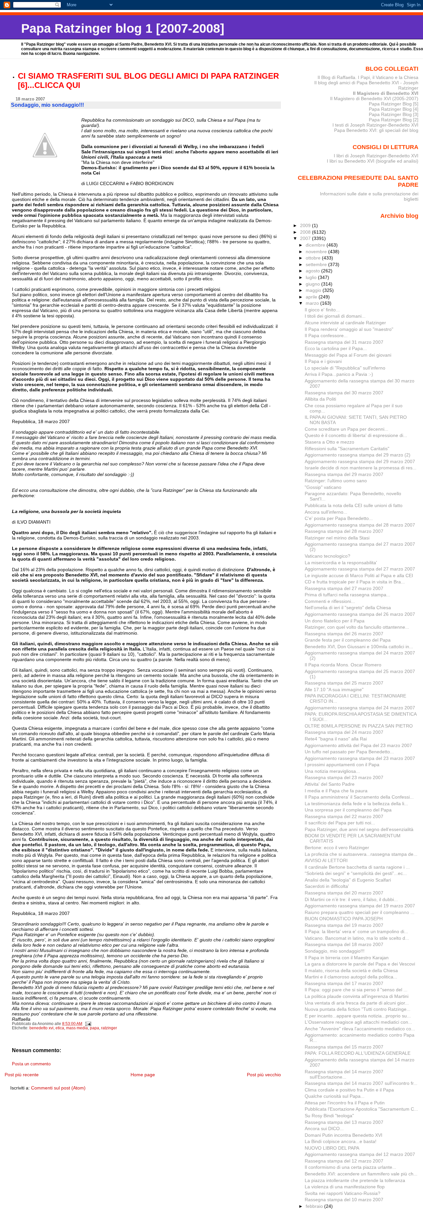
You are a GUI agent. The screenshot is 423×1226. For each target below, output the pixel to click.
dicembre (316, 245)
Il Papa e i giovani (323, 361)
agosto (313, 270)
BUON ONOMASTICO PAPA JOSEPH (344, 918)
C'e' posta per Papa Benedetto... (339, 518)
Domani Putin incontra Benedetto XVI (343, 1135)
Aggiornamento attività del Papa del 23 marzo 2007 (358, 745)
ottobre (314, 257)
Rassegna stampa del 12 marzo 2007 (344, 1161)
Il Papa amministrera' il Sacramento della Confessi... (359, 797)
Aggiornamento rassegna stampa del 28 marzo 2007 (360, 525)
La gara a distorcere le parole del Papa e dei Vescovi (360, 964)
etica (60, 1028)
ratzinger (109, 1028)
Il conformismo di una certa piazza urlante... (350, 1167)
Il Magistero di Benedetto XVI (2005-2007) (374, 98)
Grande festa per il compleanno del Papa (348, 640)
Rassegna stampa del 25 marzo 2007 (344, 683)
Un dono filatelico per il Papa (335, 620)
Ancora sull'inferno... (326, 512)
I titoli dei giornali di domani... (335, 316)
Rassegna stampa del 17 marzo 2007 (344, 983)
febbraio (315, 1206)
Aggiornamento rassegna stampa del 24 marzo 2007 (360, 707)
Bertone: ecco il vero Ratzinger (337, 847)
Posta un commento (31, 1064)
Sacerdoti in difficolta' (327, 886)
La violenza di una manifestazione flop (345, 1186)
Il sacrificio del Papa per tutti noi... (340, 822)
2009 (306, 225)
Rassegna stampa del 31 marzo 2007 (344, 342)
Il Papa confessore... (326, 335)
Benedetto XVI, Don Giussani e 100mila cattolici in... (359, 646)
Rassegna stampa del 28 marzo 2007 (344, 531)
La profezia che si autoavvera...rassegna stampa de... (361, 854)
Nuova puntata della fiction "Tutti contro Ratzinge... (357, 1009)
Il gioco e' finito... (322, 309)
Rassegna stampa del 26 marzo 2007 (344, 633)
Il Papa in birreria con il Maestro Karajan (347, 957)
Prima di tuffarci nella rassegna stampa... (347, 594)
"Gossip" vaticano (323, 487)
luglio (312, 277)
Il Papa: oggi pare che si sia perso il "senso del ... (356, 989)
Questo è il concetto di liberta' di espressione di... (356, 435)
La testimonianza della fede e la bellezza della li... (356, 803)
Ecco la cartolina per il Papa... (336, 348)
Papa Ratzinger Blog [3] (393, 114)
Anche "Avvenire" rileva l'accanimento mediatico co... (360, 1028)
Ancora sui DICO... (324, 1128)
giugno (313, 284)
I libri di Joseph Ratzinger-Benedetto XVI (376, 155)
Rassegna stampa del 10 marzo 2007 (344, 1199)
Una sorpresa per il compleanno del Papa (348, 809)
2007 (306, 238)
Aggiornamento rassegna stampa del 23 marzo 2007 (360, 758)
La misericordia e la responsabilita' (341, 562)
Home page (143, 1074)
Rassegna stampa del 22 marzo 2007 (344, 816)
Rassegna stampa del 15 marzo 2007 (344, 1046)
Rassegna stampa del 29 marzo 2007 (344, 474)
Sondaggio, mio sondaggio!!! (335, 951)
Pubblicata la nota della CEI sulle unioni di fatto (354, 505)
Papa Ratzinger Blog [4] (393, 109)
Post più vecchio (264, 1074)
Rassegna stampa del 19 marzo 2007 (344, 925)
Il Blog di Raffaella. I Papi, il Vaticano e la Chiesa (368, 77)
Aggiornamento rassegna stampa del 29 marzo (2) (357, 454)
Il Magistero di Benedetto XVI (385, 93)
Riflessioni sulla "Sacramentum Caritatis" (347, 448)
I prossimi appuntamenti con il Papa (342, 764)
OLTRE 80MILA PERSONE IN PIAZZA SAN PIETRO (359, 726)
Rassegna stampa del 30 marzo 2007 (344, 392)
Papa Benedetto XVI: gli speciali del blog (376, 130)
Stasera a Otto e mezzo (329, 442)
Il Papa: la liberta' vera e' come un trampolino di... (356, 931)
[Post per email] (87, 1024)
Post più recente (22, 1074)
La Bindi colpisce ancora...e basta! (340, 1141)
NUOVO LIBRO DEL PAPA (332, 1148)
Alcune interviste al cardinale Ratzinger (345, 322)
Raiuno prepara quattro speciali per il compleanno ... (359, 912)
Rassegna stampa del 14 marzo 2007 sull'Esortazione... (344, 1074)
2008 (306, 232)
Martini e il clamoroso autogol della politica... (351, 976)
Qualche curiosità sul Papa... (335, 1096)
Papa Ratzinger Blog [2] (393, 119)
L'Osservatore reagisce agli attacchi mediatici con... (358, 1022)
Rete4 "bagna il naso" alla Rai (336, 738)
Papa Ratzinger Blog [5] (393, 103)
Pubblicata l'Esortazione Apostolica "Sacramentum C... (361, 1109)
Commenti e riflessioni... (330, 601)
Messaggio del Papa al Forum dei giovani (348, 355)
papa (94, 1028)
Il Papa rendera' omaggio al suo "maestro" (349, 329)
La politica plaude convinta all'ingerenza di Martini (356, 996)
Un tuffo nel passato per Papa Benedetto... (349, 751)
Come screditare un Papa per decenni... (346, 429)
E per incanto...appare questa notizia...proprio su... (358, 1015)
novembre (317, 251)
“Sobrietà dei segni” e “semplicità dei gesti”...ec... (356, 873)
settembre (317, 264)
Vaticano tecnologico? (327, 556)
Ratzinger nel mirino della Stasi (337, 537)
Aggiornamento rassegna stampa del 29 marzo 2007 (360, 461)
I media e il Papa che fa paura (336, 790)
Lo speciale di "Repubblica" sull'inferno (345, 368)
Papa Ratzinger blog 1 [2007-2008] (122, 28)
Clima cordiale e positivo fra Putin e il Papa (349, 1089)
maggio (314, 290)
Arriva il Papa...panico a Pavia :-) (339, 374)
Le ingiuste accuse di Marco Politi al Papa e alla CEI (359, 575)
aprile (312, 296)
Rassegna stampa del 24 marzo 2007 (344, 732)
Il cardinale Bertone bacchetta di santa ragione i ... (357, 867)
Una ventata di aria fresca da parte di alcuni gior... (357, 1003)
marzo (313, 303)
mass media (77, 1028)
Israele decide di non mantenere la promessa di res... (360, 467)
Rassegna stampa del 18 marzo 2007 (344, 944)
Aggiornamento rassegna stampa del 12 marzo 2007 (360, 1154)
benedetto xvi (41, 1028)
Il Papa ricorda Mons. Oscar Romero (343, 664)
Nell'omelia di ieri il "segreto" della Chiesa (348, 607)
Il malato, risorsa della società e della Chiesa (351, 970)
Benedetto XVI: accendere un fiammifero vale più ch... (361, 1173)
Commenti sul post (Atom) (58, 1087)
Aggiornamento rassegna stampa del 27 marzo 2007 (360, 569)
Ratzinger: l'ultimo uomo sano (336, 480)
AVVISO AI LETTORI (326, 860)
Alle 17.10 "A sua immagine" (334, 689)
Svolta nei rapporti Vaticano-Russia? (342, 1193)
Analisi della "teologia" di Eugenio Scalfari (348, 880)
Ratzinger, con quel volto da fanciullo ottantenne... (357, 627)
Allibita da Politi (320, 399)
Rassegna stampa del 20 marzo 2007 (344, 892)
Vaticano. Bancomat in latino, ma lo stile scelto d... (357, 938)
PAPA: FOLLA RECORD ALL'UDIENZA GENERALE (357, 1053)
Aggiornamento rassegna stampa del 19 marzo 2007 (360, 905)
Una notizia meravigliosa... (332, 771)
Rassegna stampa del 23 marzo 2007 (344, 777)
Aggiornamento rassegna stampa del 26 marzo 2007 (360, 614)
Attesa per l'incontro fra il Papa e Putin (345, 1102)
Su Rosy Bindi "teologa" (329, 1115)
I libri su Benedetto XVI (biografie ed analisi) (372, 161)
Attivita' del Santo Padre (330, 784)
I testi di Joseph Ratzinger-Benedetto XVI (375, 125)
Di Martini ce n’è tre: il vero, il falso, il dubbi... (351, 899)
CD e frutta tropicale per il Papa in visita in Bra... (355, 581)
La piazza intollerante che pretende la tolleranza (355, 1180)
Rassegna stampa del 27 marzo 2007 (344, 588)
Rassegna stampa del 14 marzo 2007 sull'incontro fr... (361, 1083)
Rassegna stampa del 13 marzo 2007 (344, 1122)
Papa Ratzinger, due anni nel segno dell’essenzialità (359, 829)
